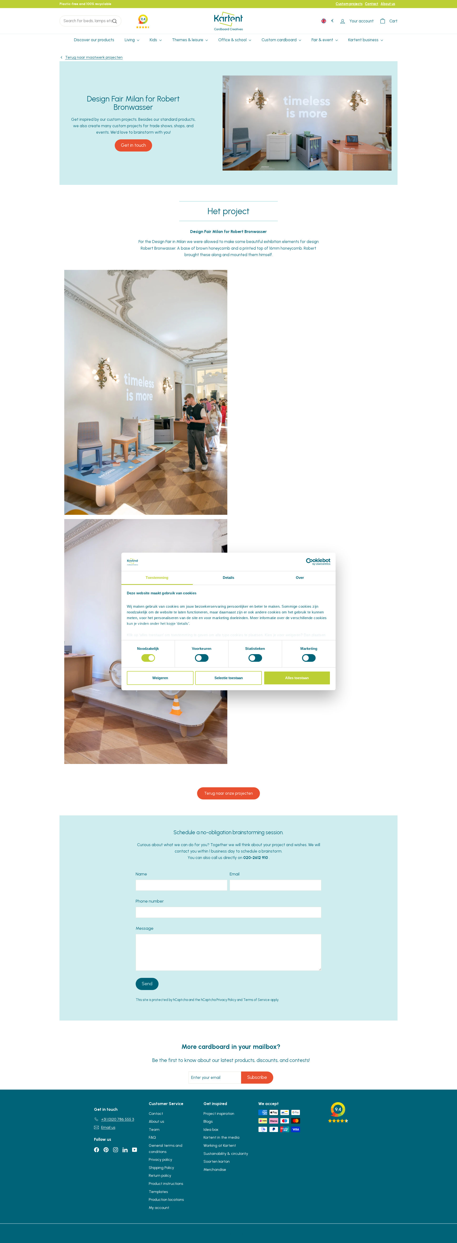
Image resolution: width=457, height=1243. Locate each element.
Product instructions (166, 1183)
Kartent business (363, 39)
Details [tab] (228, 578)
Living (130, 39)
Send (147, 983)
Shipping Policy (161, 1167)
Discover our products (94, 39)
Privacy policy (160, 1159)
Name (141, 874)
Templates (158, 1191)
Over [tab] (300, 578)
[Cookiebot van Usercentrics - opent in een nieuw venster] (309, 561)
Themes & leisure (188, 39)
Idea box (211, 1129)
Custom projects (349, 4)
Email (234, 874)
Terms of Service (256, 1000)
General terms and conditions (165, 1148)
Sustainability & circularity (226, 1153)
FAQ (152, 1137)
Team (154, 1129)
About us (388, 4)
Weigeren (160, 678)
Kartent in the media (221, 1137)
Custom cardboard (280, 39)
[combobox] (90, 20)
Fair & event (323, 39)
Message (145, 928)
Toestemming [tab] (157, 578)
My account (159, 1207)
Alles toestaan (297, 678)
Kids (154, 39)
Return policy (160, 1175)
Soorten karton (217, 1161)
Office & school (233, 39)
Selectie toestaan (228, 678)
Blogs (208, 1121)
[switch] (202, 658)
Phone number (150, 901)
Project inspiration (219, 1113)
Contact (371, 4)
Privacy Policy (226, 1000)
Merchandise (215, 1169)
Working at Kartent (220, 1145)
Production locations (166, 1199)
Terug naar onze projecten (228, 793)
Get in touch (133, 145)
